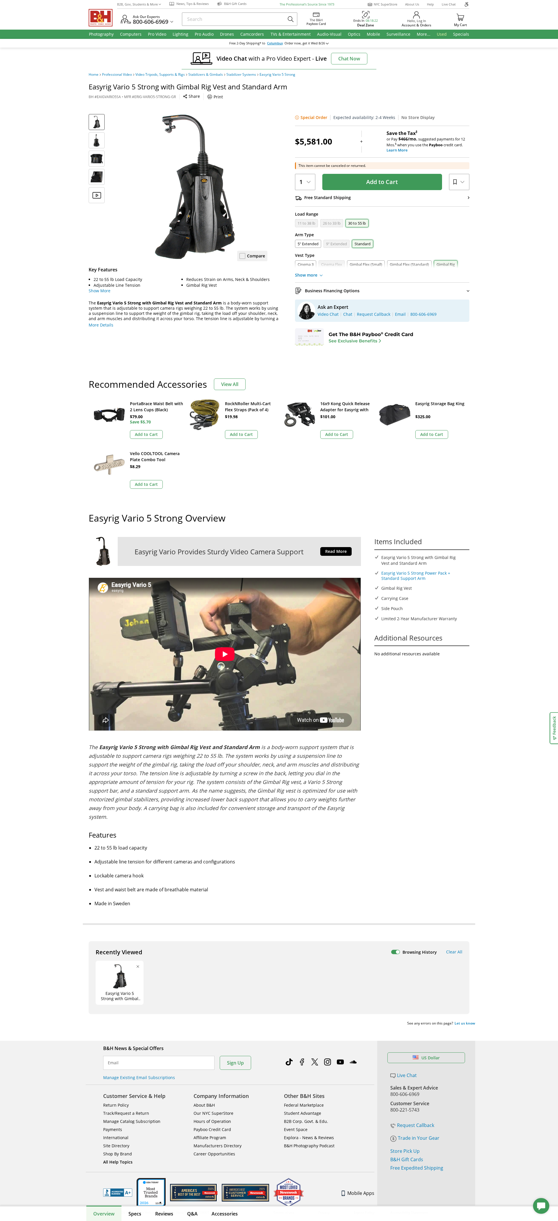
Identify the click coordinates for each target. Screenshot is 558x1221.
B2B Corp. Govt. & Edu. (306, 1121)
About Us (412, 4)
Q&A (192, 1214)
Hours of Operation (212, 1121)
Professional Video (117, 74)
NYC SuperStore (385, 4)
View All (229, 384)
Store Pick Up (405, 1151)
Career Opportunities (214, 1154)
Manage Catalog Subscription (131, 1121)
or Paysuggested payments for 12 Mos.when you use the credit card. (426, 142)
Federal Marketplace (304, 1105)
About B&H (204, 1105)
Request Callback (415, 1125)
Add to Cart (382, 182)
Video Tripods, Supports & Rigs (160, 74)
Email (113, 1063)
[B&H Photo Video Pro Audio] (103, 17)
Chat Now (349, 58)
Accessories (225, 1214)
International (115, 1137)
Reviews (164, 1214)
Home (94, 74)
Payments (112, 1129)
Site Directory (116, 1145)
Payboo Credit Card (212, 1129)
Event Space (295, 1129)
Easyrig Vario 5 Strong (277, 74)
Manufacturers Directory (218, 1145)
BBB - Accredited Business (117, 1192)
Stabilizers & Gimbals (205, 74)
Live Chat (449, 4)
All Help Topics (118, 1162)
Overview (104, 1214)
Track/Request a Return (126, 1113)
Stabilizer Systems (241, 74)
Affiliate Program (210, 1137)
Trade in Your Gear (418, 1138)
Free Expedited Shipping (416, 1168)
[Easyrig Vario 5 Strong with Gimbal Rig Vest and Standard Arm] (194, 186)
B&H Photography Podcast (309, 1145)
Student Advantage (302, 1113)
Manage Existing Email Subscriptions (139, 1077)
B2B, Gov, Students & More (137, 4)
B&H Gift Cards (406, 1159)
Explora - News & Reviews (309, 1137)
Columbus (275, 43)
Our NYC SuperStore (213, 1113)
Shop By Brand (117, 1154)
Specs (134, 1214)
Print (218, 97)
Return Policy (116, 1105)
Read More (336, 551)
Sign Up (235, 1063)
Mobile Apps (360, 1193)
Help (430, 4)
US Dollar (430, 1058)
